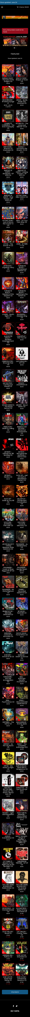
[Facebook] (13, 1006)
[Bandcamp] (16, 1006)
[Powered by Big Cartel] (15, 1011)
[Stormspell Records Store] (15, 17)
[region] (15, 2)
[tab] (14, 47)
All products (15, 992)
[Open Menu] (2, 7)
